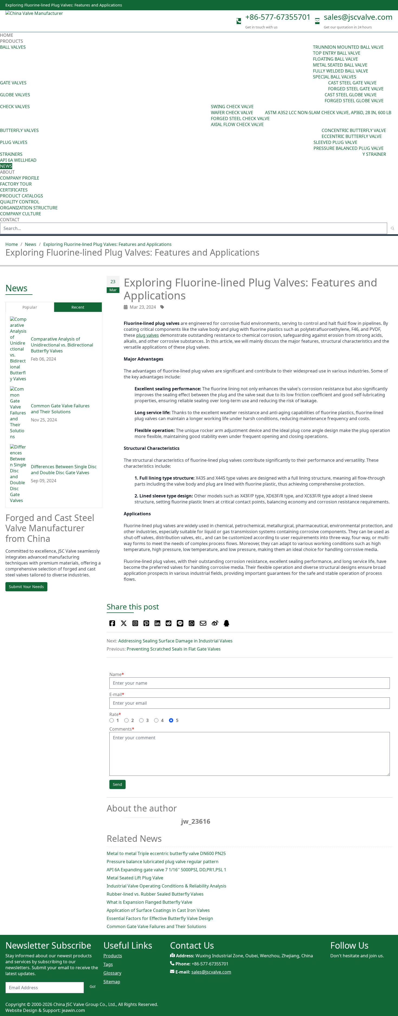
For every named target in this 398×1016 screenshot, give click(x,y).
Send (117, 784)
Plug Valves (13, 142)
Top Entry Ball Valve (336, 53)
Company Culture (20, 214)
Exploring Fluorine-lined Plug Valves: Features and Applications (107, 244)
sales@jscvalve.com (358, 17)
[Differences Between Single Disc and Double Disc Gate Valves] (18, 474)
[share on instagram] (135, 623)
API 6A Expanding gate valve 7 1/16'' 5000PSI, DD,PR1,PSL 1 (166, 870)
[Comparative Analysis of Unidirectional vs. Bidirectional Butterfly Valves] (18, 349)
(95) (309, 62)
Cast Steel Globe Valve (351, 95)
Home (6, 35)
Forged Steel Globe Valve (354, 101)
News (6, 166)
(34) (310, 145)
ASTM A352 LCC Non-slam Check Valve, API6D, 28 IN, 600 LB (328, 113)
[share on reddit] (168, 623)
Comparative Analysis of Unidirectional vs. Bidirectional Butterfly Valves (62, 345)
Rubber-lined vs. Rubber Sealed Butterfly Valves (155, 894)
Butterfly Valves (19, 130)
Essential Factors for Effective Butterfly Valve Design (160, 918)
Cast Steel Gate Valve (352, 83)
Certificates (14, 190)
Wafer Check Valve (232, 113)
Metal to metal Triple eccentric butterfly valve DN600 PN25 (166, 853)
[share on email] (203, 623)
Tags (108, 964)
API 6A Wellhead (18, 160)
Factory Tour (16, 184)
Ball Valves (13, 47)
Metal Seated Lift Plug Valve (135, 878)
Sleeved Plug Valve (335, 142)
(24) (321, 98)
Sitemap (111, 982)
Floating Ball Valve (335, 59)
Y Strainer (374, 154)
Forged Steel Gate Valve (356, 89)
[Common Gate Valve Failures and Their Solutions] (18, 413)
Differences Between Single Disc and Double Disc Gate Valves (64, 470)
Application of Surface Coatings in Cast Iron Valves (158, 910)
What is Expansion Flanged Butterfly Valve (149, 902)
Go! (93, 986)
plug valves (147, 335)
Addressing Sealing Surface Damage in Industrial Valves (175, 641)
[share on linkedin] (157, 623)
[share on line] (180, 623)
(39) (318, 133)
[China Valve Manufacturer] (46, 21)
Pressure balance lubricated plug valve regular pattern (162, 862)
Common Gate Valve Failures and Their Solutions (156, 926)
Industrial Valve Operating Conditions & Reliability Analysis (166, 886)
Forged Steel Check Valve (240, 118)
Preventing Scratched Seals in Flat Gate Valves (174, 649)
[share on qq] (226, 623)
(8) (262, 113)
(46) (324, 86)
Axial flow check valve (237, 124)
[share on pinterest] (146, 623)
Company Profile (19, 178)
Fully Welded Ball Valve (340, 71)
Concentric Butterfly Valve (354, 130)
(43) (207, 115)
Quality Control (19, 202)
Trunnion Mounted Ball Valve (348, 47)
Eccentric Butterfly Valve (352, 136)
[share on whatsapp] (191, 623)
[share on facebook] (112, 623)
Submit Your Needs (26, 586)
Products (11, 41)
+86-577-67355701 (278, 17)
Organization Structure (29, 208)
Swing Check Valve (232, 107)
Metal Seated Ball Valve (340, 65)
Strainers (11, 154)
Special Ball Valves (334, 77)
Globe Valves (15, 95)
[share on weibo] (215, 623)
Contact (9, 220)
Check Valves (15, 107)
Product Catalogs (21, 196)
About (8, 172)
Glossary (112, 973)
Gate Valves (13, 83)
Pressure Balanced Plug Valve (349, 148)
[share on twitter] (123, 623)
